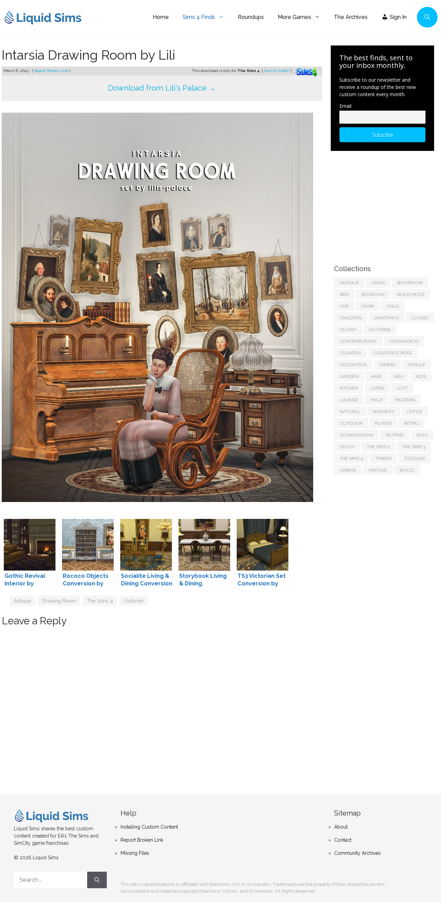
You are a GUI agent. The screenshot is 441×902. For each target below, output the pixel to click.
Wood (406, 470)
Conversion (404, 341)
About (341, 827)
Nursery (383, 411)
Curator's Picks (393, 353)
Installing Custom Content (149, 827)
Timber (384, 458)
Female (416, 364)
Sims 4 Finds (199, 17)
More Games (294, 17)
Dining (387, 364)
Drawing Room (59, 601)
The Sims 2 (378, 446)
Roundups (251, 17)
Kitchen (349, 388)
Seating (395, 435)
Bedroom (372, 294)
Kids (421, 376)
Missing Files (135, 853)
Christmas (386, 317)
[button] (427, 17)
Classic (420, 317)
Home (161, 17)
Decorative (353, 364)
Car (344, 306)
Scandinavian (356, 435)
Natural (350, 411)
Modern (405, 399)
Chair (367, 306)
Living (377, 388)
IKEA (398, 376)
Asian (378, 282)
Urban (348, 470)
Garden (349, 376)
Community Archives (357, 853)
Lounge (349, 399)
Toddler (414, 458)
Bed (344, 294)
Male (377, 399)
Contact (342, 840)
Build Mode (411, 294)
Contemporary (358, 341)
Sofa (422, 435)
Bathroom (409, 282)
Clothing (380, 329)
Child (393, 306)
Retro (411, 423)
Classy (348, 329)
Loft (402, 388)
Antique (22, 601)
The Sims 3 (413, 446)
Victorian (134, 601)
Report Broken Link (51, 71)
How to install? (277, 71)
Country (350, 353)
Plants (383, 423)
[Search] (97, 880)
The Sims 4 (100, 601)
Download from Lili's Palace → (162, 87)
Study (347, 446)
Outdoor (351, 423)
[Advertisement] (386, 204)
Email (345, 106)
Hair (376, 376)
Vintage (377, 470)
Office (414, 411)
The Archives (351, 17)
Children (351, 317)
